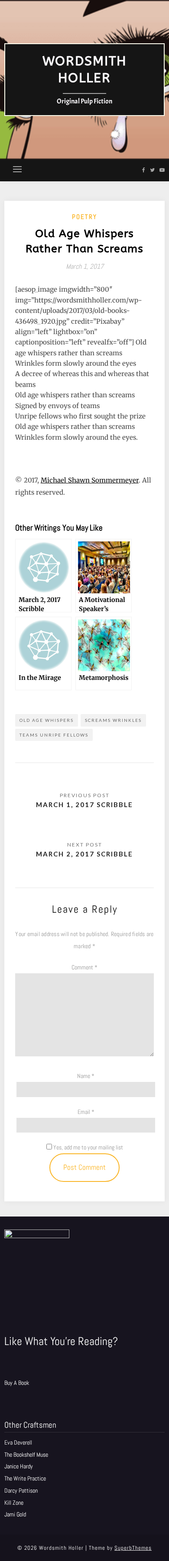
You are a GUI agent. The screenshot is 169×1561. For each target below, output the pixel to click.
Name (85, 1076)
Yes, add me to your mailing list (87, 1147)
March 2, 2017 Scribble (84, 854)
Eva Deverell (18, 1442)
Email (86, 1112)
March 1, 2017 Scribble (84, 804)
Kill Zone (13, 1502)
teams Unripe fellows (54, 734)
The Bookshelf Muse (26, 1454)
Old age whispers (47, 720)
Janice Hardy (18, 1466)
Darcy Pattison (21, 1490)
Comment (85, 967)
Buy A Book (16, 1383)
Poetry (84, 216)
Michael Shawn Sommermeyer (90, 480)
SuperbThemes (133, 1547)
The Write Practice (25, 1478)
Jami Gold (15, 1514)
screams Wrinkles (113, 720)
